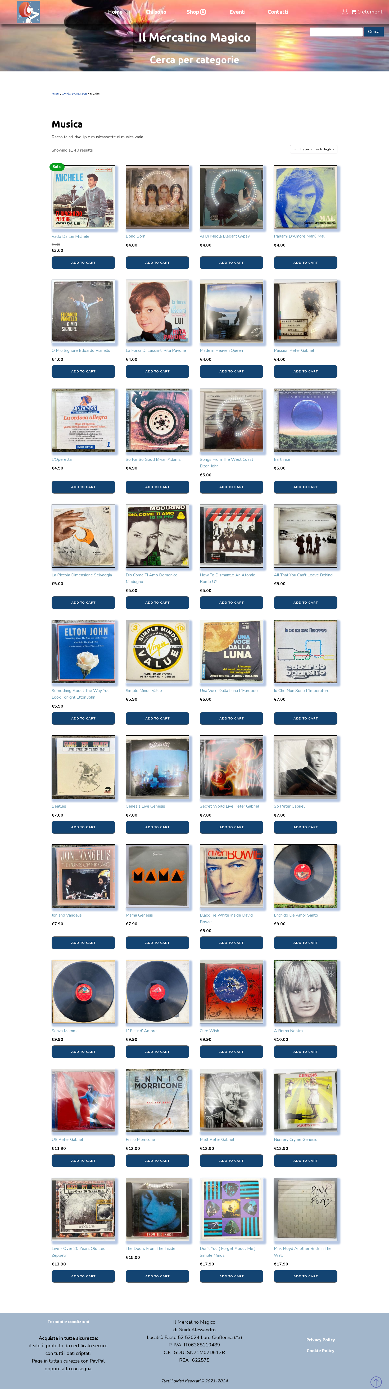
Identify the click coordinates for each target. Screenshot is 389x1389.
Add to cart (83, 263)
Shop (193, 12)
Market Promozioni (74, 94)
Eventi (237, 12)
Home (115, 12)
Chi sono (156, 12)
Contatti (278, 12)
